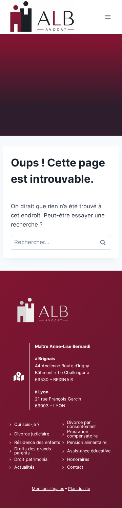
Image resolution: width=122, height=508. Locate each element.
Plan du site (79, 488)
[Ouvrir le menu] (107, 17)
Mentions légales (48, 488)
